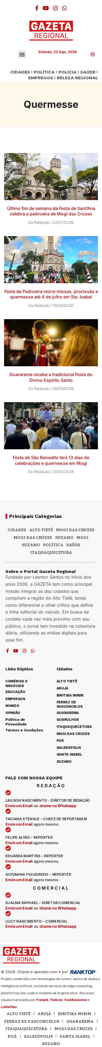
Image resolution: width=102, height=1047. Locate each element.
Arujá (44, 1013)
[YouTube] (45, 8)
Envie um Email (19, 805)
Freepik (42, 1000)
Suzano (64, 537)
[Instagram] (55, 8)
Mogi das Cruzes (33, 537)
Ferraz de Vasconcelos (31, 1021)
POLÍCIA (67, 72)
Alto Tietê (41, 529)
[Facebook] (37, 8)
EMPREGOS (40, 78)
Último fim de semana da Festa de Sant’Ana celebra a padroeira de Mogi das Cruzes (51, 211)
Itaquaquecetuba (26, 1028)
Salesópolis (38, 1036)
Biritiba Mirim (74, 1013)
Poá (12, 1036)
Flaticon (56, 1000)
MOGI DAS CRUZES (75, 529)
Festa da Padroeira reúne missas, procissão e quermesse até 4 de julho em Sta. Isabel (51, 294)
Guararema (80, 1021)
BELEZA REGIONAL (77, 78)
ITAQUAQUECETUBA (51, 552)
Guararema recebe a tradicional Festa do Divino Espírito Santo (51, 377)
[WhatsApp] (64, 8)
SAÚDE (87, 72)
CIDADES (20, 72)
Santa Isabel (75, 1036)
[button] (21, 54)
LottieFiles (9, 1007)
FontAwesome (75, 1000)
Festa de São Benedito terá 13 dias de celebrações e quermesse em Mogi (51, 460)
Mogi (82, 537)
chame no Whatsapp (57, 805)
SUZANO (31, 544)
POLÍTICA (44, 72)
